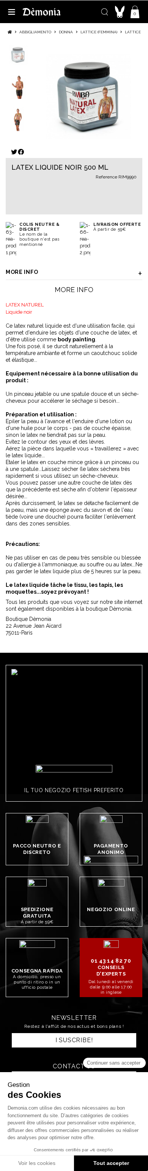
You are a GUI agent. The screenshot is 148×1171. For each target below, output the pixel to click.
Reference (106, 177)
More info (22, 272)
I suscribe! (74, 1040)
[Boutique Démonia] (42, 12)
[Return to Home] (10, 32)
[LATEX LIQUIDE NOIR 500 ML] (88, 96)
